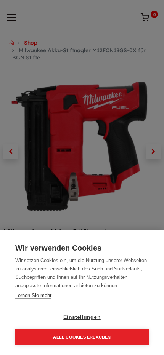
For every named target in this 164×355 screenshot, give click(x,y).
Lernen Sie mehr (33, 295)
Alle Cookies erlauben (82, 337)
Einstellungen (82, 317)
